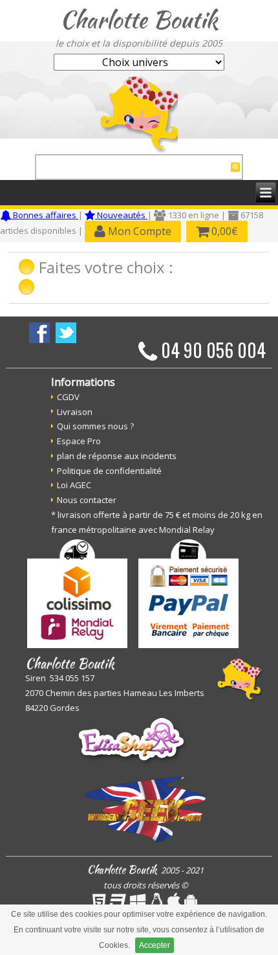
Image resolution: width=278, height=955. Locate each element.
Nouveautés (121, 215)
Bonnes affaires (44, 215)
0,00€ (223, 231)
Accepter (154, 945)
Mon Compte (138, 231)
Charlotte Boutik (139, 19)
